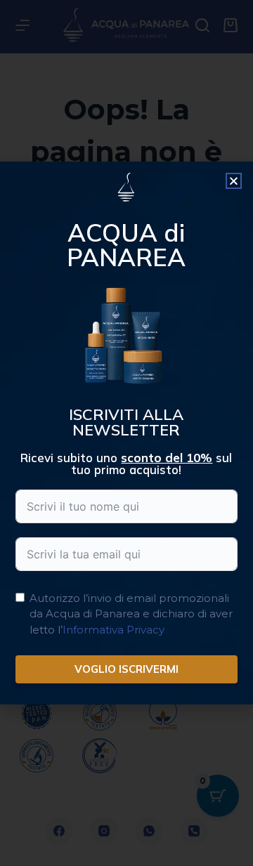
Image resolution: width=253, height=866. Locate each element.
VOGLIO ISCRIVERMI (126, 669)
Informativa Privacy (113, 629)
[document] (126, 433)
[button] (233, 181)
